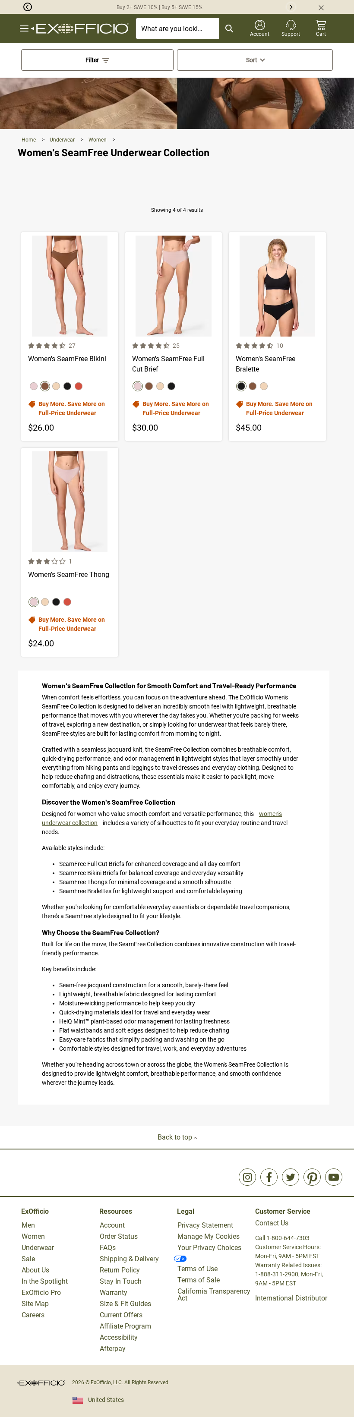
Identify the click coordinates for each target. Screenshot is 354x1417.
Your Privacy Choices (209, 1248)
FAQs (108, 1248)
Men (28, 1225)
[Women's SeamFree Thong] (69, 552)
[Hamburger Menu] (24, 28)
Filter (92, 60)
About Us (35, 1270)
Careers (33, 1315)
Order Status (119, 1236)
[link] (247, 1177)
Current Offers (121, 1315)
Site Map (35, 1304)
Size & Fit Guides (125, 1304)
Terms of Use (197, 1269)
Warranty (113, 1292)
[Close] (325, 7)
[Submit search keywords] (229, 28)
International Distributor (291, 1298)
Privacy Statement (205, 1225)
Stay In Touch (121, 1281)
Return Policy (120, 1270)
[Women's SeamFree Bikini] (69, 336)
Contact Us (271, 1223)
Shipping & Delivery (129, 1259)
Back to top (176, 1137)
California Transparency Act (213, 1294)
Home (29, 140)
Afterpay (113, 1349)
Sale (28, 1259)
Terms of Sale (198, 1280)
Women (98, 140)
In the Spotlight (45, 1281)
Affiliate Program (125, 1326)
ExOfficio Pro (41, 1292)
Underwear (63, 140)
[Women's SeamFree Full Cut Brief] (173, 336)
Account (112, 1225)
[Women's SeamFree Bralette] (277, 336)
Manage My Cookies (208, 1236)
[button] (16, 7)
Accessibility (119, 1337)
